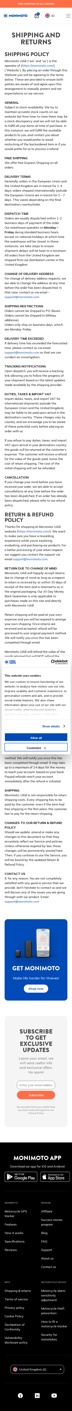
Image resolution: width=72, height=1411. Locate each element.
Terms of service (16, 1299)
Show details (51, 726)
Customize (34, 747)
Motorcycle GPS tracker (16, 1213)
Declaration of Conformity (15, 1327)
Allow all (36, 738)
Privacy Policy (35, 1113)
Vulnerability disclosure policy (16, 1340)
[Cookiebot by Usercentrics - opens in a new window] (51, 662)
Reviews (11, 1250)
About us (47, 1258)
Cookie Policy (14, 1316)
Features (11, 1224)
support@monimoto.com (22, 297)
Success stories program (52, 1222)
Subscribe (36, 1095)
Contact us (48, 1267)
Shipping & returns (18, 1291)
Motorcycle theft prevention (53, 1311)
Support (46, 1250)
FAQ (44, 1241)
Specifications (15, 1241)
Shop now (36, 989)
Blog (44, 1233)
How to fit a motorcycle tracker (54, 1324)
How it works (14, 1233)
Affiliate (46, 1211)
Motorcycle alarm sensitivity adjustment (53, 1295)
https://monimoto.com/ (38, 65)
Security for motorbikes (49, 1337)
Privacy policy (14, 1308)
